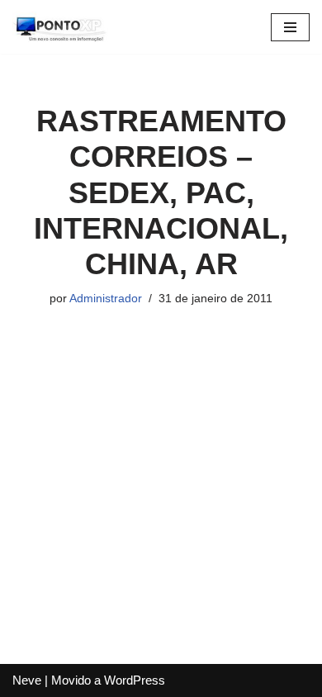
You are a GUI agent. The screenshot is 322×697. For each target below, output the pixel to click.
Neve (26, 680)
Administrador (105, 298)
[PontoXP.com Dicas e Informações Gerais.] (61, 27)
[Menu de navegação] (290, 27)
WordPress (134, 680)
